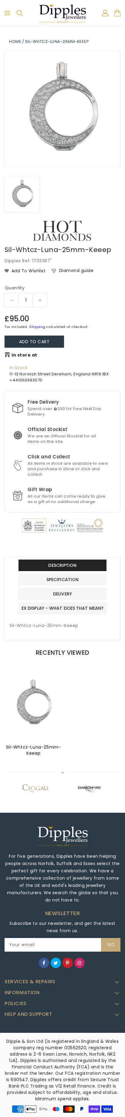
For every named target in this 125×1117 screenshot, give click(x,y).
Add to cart (34, 342)
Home (15, 41)
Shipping (37, 327)
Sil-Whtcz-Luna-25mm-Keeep (33, 750)
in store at (24, 355)
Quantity (15, 288)
